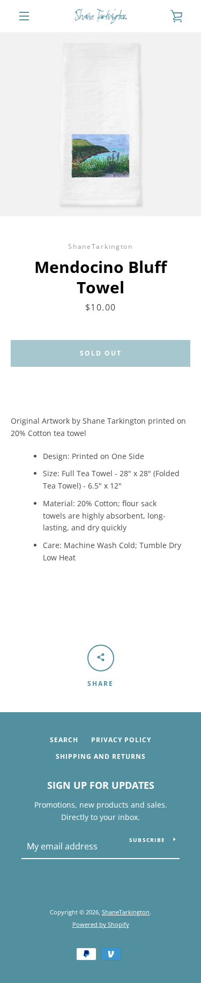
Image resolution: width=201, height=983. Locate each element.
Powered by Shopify (100, 924)
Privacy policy (121, 739)
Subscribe (147, 840)
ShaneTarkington (126, 912)
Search (64, 739)
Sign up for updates (100, 785)
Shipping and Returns (101, 756)
